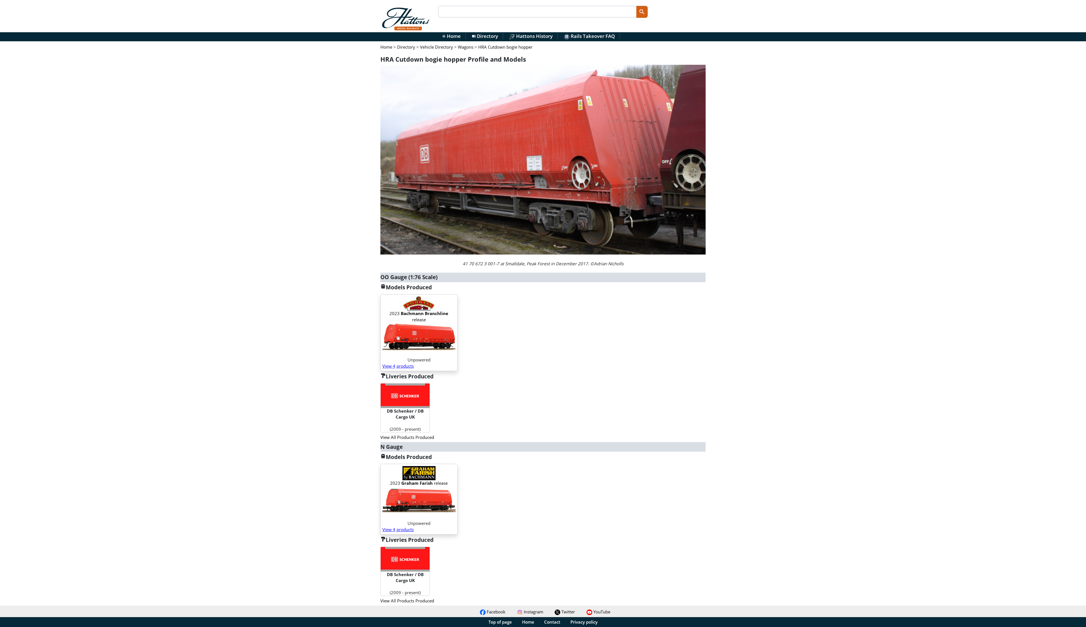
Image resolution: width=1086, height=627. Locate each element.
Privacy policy (584, 622)
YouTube (601, 612)
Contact (552, 622)
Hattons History (534, 36)
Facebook (495, 612)
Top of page (500, 622)
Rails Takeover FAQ (592, 36)
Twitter (567, 612)
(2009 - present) (405, 420)
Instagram (533, 612)
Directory (485, 36)
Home (451, 36)
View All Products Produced (407, 437)
